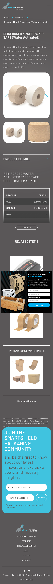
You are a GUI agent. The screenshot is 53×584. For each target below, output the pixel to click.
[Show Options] (48, 300)
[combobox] (38, 300)
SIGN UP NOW (39, 305)
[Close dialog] (50, 272)
